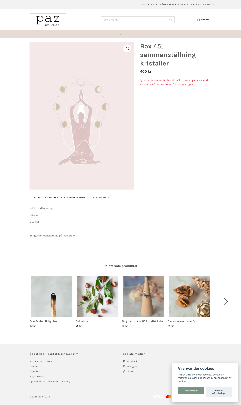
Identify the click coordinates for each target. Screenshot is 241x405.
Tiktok (129, 371)
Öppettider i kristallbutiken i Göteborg (50, 381)
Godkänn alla (191, 390)
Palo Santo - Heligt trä (43, 321)
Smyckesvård (37, 376)
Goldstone (82, 321)
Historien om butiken (41, 361)
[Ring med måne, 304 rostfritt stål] (143, 296)
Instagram (132, 366)
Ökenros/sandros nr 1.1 (182, 321)
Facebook (131, 361)
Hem (120, 34)
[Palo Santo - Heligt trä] (51, 296)
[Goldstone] (97, 296)
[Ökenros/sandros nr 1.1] (189, 296)
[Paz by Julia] (75, 20)
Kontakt (34, 366)
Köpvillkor (35, 371)
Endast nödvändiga (218, 392)
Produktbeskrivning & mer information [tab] (59, 197)
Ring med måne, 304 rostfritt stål (142, 321)
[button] (225, 301)
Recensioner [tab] (101, 197)
